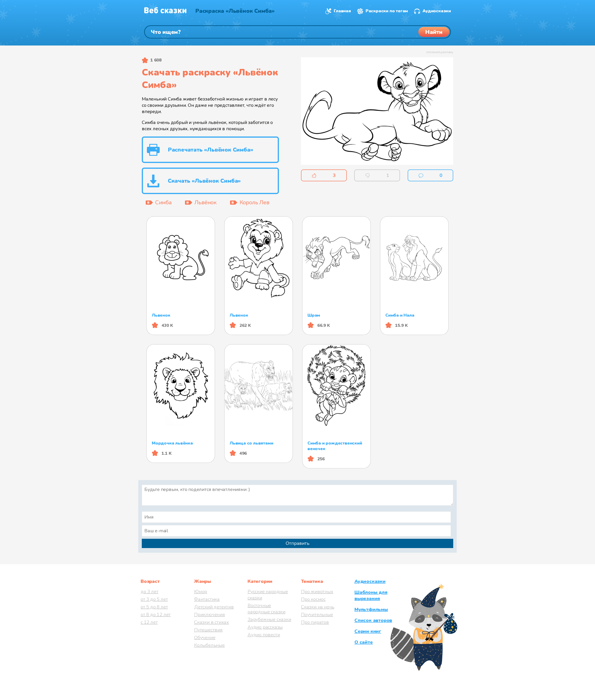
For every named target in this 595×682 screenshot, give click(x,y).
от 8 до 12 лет (156, 614)
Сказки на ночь (317, 607)
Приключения (209, 614)
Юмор (200, 591)
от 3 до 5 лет (154, 599)
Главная (342, 11)
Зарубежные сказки (269, 619)
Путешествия (208, 630)
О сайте (363, 642)
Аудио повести (264, 635)
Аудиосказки (437, 11)
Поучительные (317, 614)
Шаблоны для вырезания (370, 595)
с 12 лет (149, 622)
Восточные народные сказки (266, 608)
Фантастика (207, 599)
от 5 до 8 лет (154, 607)
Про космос (313, 599)
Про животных (317, 591)
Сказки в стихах (211, 622)
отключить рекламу (439, 52)
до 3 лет (149, 591)
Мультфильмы (371, 609)
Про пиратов (315, 622)
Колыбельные (209, 645)
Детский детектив (214, 607)
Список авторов (373, 620)
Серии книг (367, 631)
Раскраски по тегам (387, 11)
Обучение (204, 637)
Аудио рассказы (265, 627)
